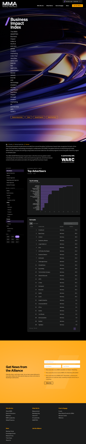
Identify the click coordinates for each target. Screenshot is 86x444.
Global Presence (10, 420)
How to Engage (59, 5)
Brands (8, 175)
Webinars (61, 418)
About (28, 117)
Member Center (63, 416)
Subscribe (76, 1)
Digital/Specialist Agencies (13, 180)
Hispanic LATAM (11, 200)
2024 (12, 236)
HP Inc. (40, 307)
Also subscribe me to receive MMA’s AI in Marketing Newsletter (62, 373)
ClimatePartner (41, 265)
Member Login (69, 1)
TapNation (40, 325)
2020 (17, 239)
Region (61, 226)
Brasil (8, 198)
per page (35, 223)
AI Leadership (35, 418)
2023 (17, 236)
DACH (8, 221)
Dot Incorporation (42, 318)
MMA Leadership (10, 418)
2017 (17, 242)
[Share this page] (79, 65)
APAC (8, 202)
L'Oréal (40, 282)
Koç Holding (41, 268)
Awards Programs (39, 117)
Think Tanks (9, 438)
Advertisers (9, 171)
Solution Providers (11, 185)
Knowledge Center (11, 433)
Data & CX (35, 416)
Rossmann (40, 289)
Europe (8, 219)
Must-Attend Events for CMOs (66, 413)
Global (8, 191)
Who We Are (40, 5)
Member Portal (10, 431)
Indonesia (9, 207)
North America (10, 193)
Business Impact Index (17, 117)
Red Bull (40, 321)
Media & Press (9, 436)
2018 (12, 242)
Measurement (36, 411)
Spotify (40, 293)
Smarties (11, 144)
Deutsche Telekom (42, 254)
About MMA (9, 411)
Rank (31, 226)
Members (8, 416)
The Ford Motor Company (44, 272)
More (68, 6)
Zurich (39, 296)
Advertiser (41, 226)
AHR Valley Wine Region (44, 251)
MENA (8, 231)
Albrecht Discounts (42, 275)
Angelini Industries (42, 300)
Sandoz (40, 311)
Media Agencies (10, 182)
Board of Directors (10, 413)
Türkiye (9, 224)
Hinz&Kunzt (41, 230)
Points (71, 226)
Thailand (9, 212)
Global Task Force (52, 117)
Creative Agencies (11, 178)
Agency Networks (11, 173)
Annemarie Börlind (42, 304)
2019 (8, 242)
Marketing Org (36, 413)
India (8, 205)
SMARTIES (35, 420)
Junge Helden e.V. (42, 244)
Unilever (40, 237)
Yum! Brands (41, 314)
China (8, 217)
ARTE (39, 279)
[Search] (80, 1)
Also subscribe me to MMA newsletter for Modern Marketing (61, 370)
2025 (8, 236)
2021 (12, 239)
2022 (8, 239)
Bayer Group (41, 233)
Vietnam (9, 209)
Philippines (9, 214)
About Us (8, 440)
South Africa (10, 228)
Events (60, 411)
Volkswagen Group (42, 261)
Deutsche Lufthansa (43, 240)
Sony (39, 247)
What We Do (49, 5)
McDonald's (41, 258)
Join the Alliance (77, 5)
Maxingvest (41, 286)
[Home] (6, 144)
